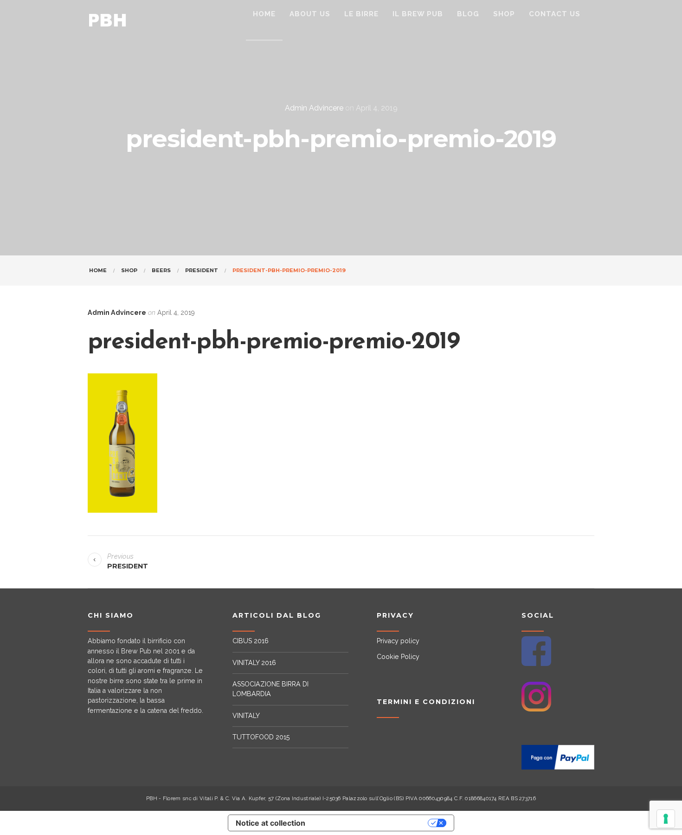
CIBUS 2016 (250, 641)
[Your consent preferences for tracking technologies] (666, 819)
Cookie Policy (398, 656)
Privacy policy (398, 641)
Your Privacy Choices (371, 823)
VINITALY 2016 (254, 662)
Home (98, 270)
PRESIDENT (201, 270)
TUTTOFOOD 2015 (261, 737)
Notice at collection (270, 823)
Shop (129, 270)
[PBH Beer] (107, 20)
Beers (161, 270)
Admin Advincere (314, 108)
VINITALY (246, 715)
